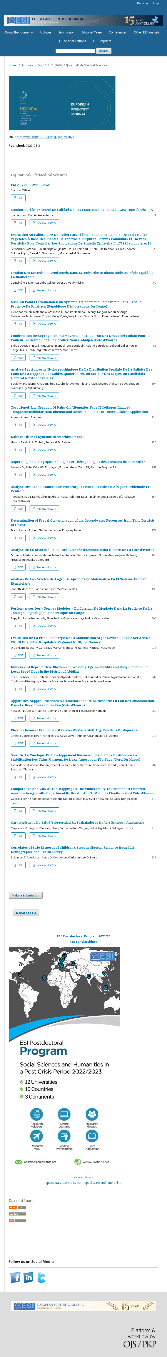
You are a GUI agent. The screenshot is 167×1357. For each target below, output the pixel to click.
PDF (20, 198)
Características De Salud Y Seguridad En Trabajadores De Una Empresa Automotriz (77, 822)
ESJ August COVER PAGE (30, 185)
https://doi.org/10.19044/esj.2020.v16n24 (45, 137)
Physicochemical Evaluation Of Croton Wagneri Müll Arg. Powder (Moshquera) (74, 730)
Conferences (118, 32)
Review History (46, 223)
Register (142, 3)
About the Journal (17, 32)
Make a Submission (26, 895)
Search (104, 50)
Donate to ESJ (26, 913)
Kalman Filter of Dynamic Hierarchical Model (47, 437)
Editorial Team (92, 32)
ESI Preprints (102, 41)
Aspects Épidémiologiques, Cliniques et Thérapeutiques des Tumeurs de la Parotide (78, 462)
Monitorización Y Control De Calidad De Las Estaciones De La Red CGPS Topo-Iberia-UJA (82, 210)
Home (13, 65)
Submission (66, 32)
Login (156, 3)
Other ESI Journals (147, 32)
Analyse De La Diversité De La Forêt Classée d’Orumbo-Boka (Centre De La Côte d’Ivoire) (82, 550)
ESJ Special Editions (72, 41)
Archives (46, 32)
